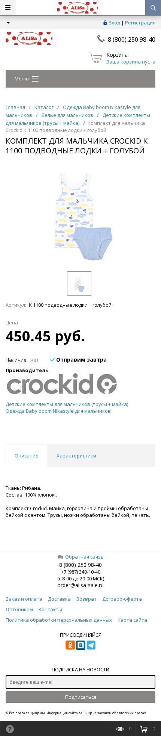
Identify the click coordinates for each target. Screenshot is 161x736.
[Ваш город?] (8, 22)
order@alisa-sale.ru (80, 585)
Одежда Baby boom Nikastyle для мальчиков (58, 410)
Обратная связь (84, 556)
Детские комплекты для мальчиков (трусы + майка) (67, 404)
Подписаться (80, 697)
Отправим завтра (81, 359)
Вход (114, 22)
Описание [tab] (27, 455)
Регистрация (140, 22)
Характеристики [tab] (76, 455)
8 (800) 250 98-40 (131, 39)
